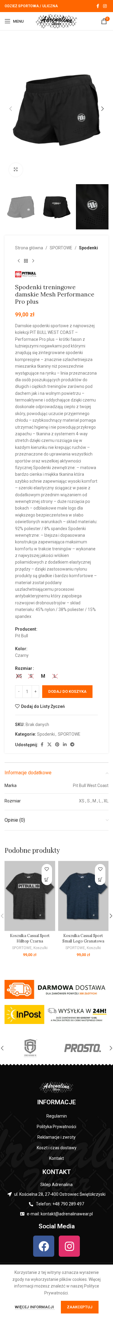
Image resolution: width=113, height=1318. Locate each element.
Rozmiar (23, 668)
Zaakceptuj (80, 1307)
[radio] (19, 676)
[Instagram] (69, 1246)
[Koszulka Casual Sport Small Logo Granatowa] (83, 896)
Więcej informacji (35, 1307)
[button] (11, 109)
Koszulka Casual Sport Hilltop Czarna (30, 938)
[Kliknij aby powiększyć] (16, 170)
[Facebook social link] (97, 6)
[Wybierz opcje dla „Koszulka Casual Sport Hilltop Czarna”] (47, 880)
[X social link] (49, 745)
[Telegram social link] (72, 745)
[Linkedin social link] (64, 745)
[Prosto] (82, 1048)
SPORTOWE (61, 247)
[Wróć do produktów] (26, 260)
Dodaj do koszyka (67, 691)
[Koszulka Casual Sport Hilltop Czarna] (30, 896)
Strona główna (29, 247)
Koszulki (40, 948)
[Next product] (33, 260)
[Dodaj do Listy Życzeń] (47, 869)
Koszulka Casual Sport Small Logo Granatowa (83, 938)
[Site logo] (57, 20)
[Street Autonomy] (30, 1048)
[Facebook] (43, 1246)
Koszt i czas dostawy (57, 1147)
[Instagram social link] (104, 6)
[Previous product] (18, 260)
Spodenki (88, 247)
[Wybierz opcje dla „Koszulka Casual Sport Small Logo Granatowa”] (100, 880)
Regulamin (56, 1116)
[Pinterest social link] (57, 745)
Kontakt (56, 1158)
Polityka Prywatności (56, 1126)
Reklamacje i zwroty (56, 1137)
